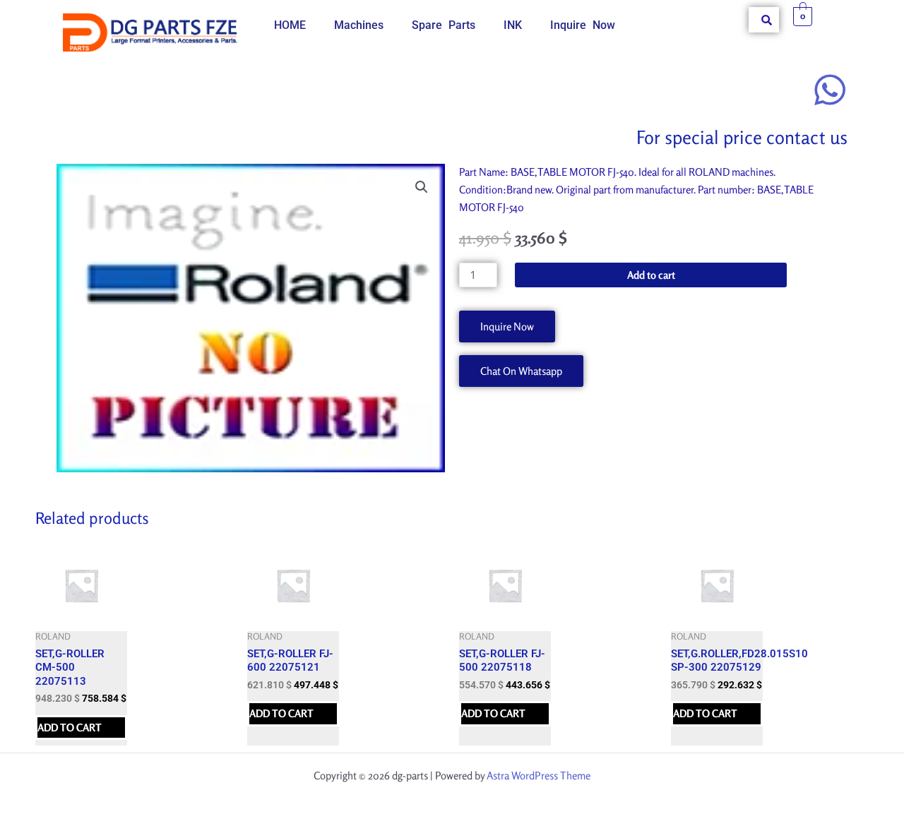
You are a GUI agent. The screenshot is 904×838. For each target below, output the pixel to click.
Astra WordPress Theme (538, 775)
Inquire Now (582, 25)
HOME (290, 25)
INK (513, 25)
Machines (358, 25)
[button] (421, 187)
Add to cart (651, 275)
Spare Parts (443, 25)
